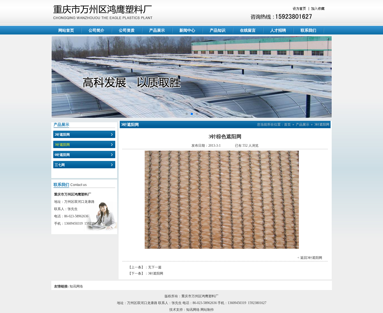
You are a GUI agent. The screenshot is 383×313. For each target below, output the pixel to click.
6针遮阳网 (62, 155)
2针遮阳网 (62, 135)
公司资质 (127, 30)
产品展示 (157, 30)
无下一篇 (154, 267)
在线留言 (248, 30)
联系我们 (308, 30)
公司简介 (96, 30)
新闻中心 (187, 30)
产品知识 (217, 30)
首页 (287, 124)
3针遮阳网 (62, 145)
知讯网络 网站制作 (200, 310)
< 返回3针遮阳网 (309, 258)
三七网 (60, 165)
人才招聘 (278, 30)
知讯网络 (76, 286)
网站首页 (66, 30)
